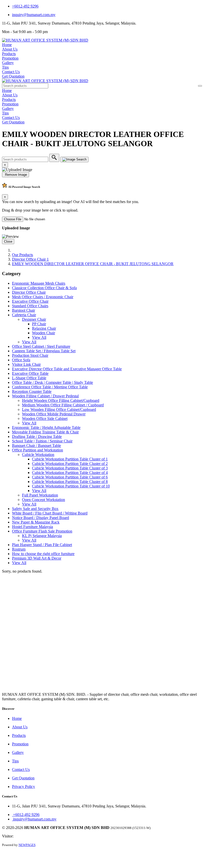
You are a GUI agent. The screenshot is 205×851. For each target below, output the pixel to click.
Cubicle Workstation (38, 454)
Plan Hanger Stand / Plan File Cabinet (42, 545)
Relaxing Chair (44, 328)
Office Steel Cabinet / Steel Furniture (41, 346)
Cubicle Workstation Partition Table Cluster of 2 (70, 463)
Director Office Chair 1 (30, 259)
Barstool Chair (23, 310)
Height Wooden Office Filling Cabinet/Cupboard (60, 400)
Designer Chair (34, 319)
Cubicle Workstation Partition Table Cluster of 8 (70, 481)
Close (8, 241)
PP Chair (39, 324)
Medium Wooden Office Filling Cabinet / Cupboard (63, 405)
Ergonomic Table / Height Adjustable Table (46, 427)
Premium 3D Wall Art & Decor (36, 558)
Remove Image (15, 175)
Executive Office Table (30, 373)
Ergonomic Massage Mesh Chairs (38, 283)
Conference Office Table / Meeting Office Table (50, 387)
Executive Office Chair (30, 301)
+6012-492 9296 (25, 6)
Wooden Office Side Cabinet (45, 418)
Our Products (22, 255)
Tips (5, 67)
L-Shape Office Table (29, 378)
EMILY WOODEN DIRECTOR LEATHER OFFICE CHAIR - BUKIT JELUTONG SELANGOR (93, 264)
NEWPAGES (27, 845)
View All (39, 337)
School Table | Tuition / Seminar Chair (42, 441)
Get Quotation (13, 76)
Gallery (8, 63)
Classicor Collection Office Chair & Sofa (44, 288)
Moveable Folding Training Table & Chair (45, 432)
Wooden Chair (43, 333)
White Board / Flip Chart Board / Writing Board (50, 513)
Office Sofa (21, 360)
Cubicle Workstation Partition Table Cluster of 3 (70, 468)
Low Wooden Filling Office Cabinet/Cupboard (59, 409)
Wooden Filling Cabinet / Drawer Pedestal (45, 396)
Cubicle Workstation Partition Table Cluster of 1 (70, 459)
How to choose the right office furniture (43, 554)
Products (9, 54)
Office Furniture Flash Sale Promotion (42, 531)
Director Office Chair (29, 292)
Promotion (10, 58)
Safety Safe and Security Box (35, 508)
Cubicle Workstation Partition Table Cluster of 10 (71, 486)
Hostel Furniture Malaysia (32, 527)
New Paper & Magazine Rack (36, 522)
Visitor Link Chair (26, 364)
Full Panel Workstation (40, 495)
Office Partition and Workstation (37, 450)
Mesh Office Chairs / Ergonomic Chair (42, 297)
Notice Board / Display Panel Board (40, 518)
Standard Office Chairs (30, 306)
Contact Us (11, 72)
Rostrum (19, 549)
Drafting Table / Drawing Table (37, 436)
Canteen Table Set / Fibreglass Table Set (44, 351)
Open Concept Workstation (43, 499)
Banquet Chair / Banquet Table (36, 445)
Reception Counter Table (32, 391)
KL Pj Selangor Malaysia (42, 536)
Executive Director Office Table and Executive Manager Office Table (67, 369)
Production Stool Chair (30, 355)
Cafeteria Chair (24, 315)
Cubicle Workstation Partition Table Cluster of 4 (70, 472)
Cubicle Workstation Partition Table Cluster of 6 (70, 477)
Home (7, 45)
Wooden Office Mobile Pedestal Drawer (54, 414)
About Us (10, 49)
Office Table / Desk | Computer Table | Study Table (52, 382)
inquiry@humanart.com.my (34, 15)
